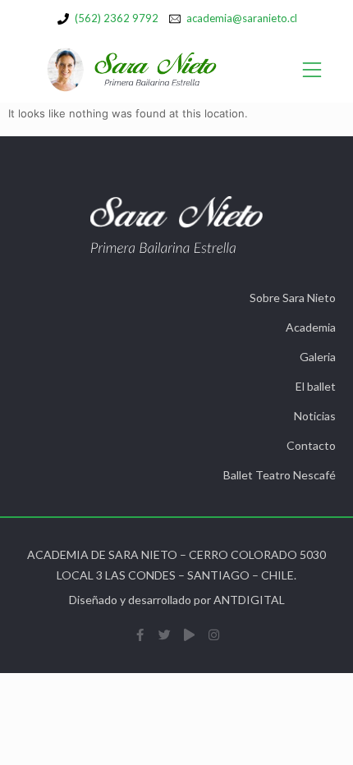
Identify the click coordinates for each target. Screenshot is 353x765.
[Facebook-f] (139, 634)
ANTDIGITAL (249, 600)
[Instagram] (213, 634)
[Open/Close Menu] (312, 70)
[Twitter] (164, 634)
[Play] (188, 634)
